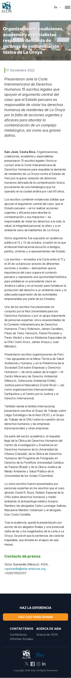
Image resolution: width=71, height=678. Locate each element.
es (55, 7)
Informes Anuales (21, 639)
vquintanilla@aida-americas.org (24, 569)
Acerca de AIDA (47, 634)
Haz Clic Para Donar (35, 617)
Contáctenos (18, 634)
